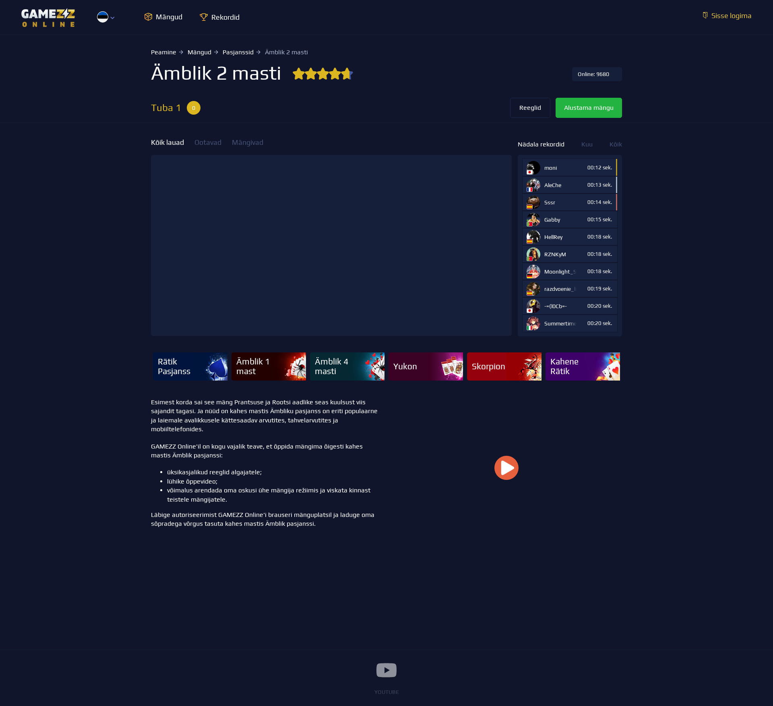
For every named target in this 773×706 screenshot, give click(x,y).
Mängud (199, 52)
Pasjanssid (238, 52)
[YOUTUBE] (386, 670)
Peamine (163, 52)
